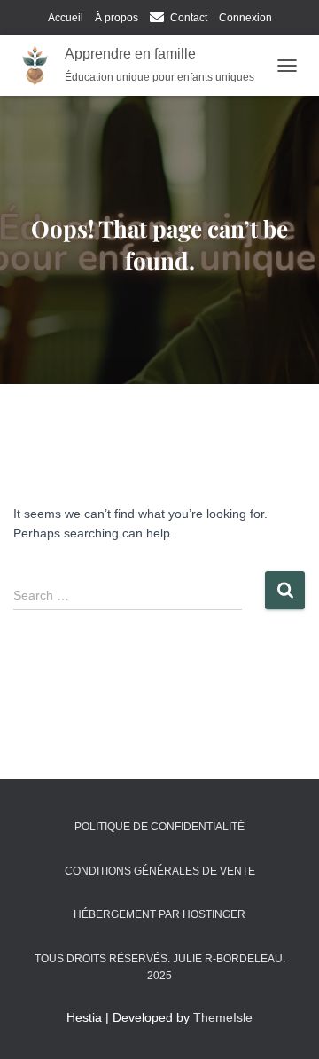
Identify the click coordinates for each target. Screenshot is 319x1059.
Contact (188, 18)
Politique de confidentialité (159, 826)
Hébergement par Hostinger (159, 914)
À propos (116, 18)
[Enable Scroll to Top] (284, 1023)
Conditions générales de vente (160, 871)
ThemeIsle (223, 1017)
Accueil (65, 18)
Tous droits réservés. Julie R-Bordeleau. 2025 (160, 967)
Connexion (245, 18)
